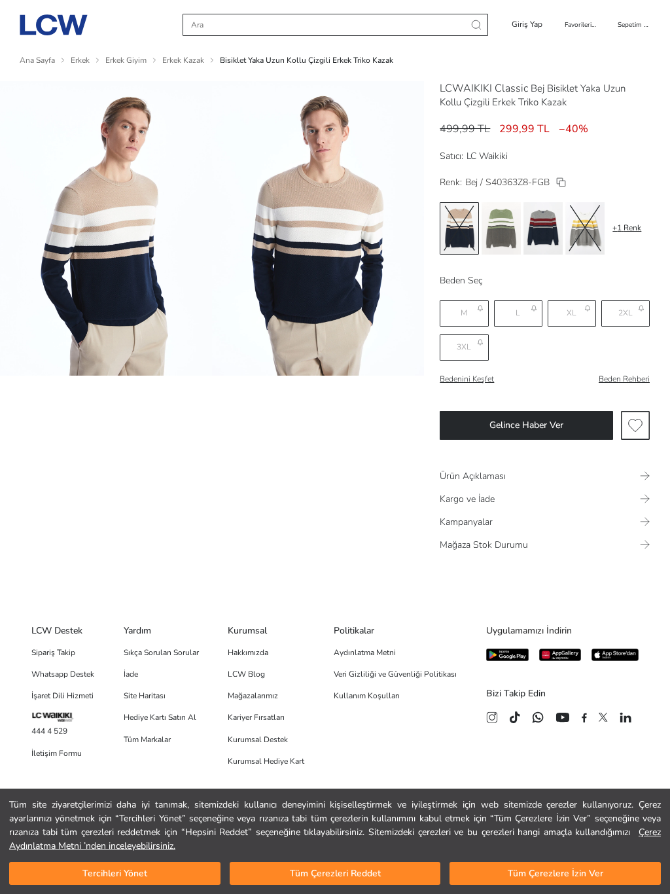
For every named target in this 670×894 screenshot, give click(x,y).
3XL (464, 347)
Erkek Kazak (183, 60)
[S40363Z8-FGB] (561, 182)
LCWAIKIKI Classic (484, 88)
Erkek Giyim (126, 60)
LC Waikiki (487, 156)
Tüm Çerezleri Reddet (335, 873)
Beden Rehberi (624, 379)
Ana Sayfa (37, 60)
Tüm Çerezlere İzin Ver (555, 873)
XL (571, 313)
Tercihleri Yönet (114, 873)
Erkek (80, 60)
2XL (625, 313)
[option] (459, 228)
